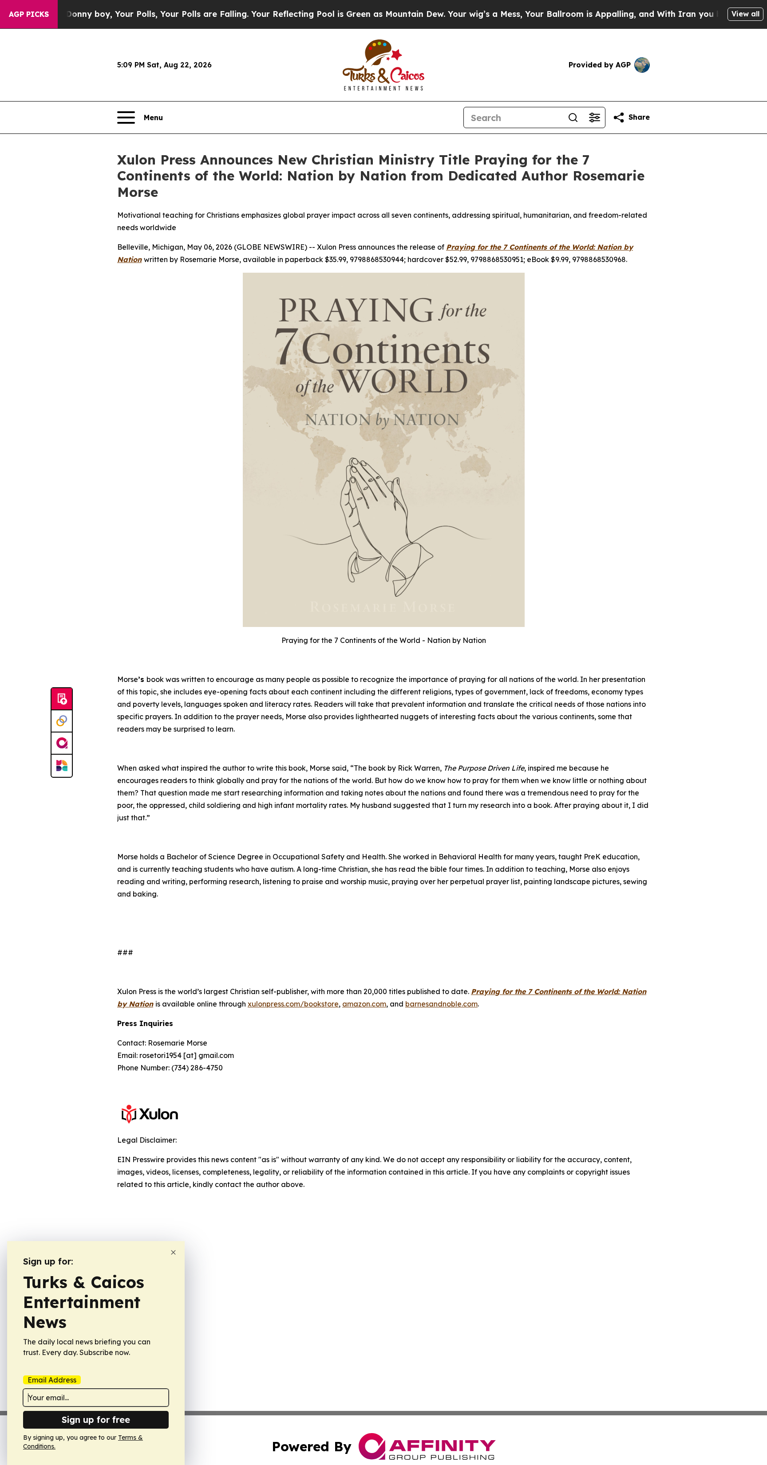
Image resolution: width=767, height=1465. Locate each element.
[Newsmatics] (61, 766)
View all (745, 13)
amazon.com (364, 1003)
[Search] (573, 117)
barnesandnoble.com (441, 1003)
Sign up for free (96, 1419)
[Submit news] (61, 699)
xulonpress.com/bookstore (293, 1003)
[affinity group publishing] (61, 743)
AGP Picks (29, 14)
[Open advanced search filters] (594, 117)
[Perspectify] (61, 721)
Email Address (52, 1379)
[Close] (173, 1252)
